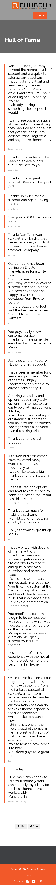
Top (27, 876)
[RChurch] (29, 5)
